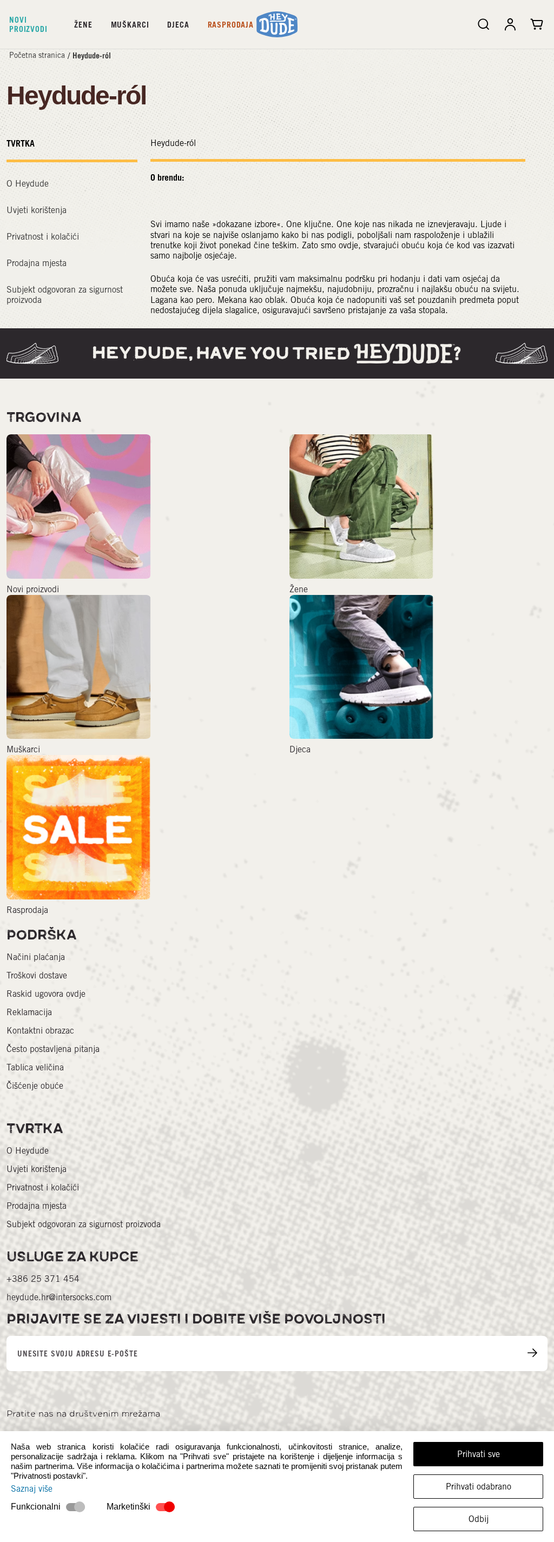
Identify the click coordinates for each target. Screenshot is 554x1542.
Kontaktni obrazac (40, 1030)
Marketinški (128, 1506)
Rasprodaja (231, 24)
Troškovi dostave (36, 975)
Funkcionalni (36, 1506)
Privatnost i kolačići (42, 236)
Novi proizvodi (28, 24)
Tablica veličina (35, 1067)
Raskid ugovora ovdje (45, 994)
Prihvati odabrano (478, 1486)
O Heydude (27, 183)
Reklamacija (29, 1012)
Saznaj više (31, 1489)
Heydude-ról (91, 55)
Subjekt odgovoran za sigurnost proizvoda (83, 1224)
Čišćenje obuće (34, 1086)
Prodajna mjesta (36, 263)
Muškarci (130, 24)
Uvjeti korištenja (36, 210)
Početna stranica (37, 55)
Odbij (479, 1519)
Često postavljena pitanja (53, 1049)
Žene (83, 24)
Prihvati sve (478, 1454)
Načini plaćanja (35, 957)
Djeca (178, 24)
